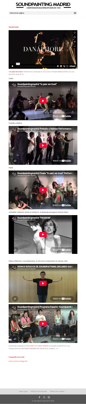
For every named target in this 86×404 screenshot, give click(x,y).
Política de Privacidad (38, 391)
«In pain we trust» (16, 72)
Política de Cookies (57, 391)
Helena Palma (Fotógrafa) (18, 361)
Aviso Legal (23, 391)
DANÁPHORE (14, 27)
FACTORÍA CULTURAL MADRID (38, 346)
